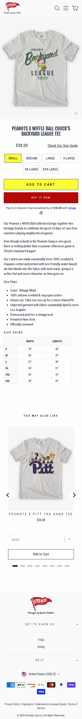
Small (13, 158)
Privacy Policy (12, 704)
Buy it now (41, 197)
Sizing (41, 647)
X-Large (69, 158)
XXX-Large (50, 169)
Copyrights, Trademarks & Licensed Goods (44, 704)
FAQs (41, 639)
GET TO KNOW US (39, 624)
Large (50, 158)
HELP (39, 660)
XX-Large (31, 169)
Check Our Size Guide (63, 146)
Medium (31, 158)
